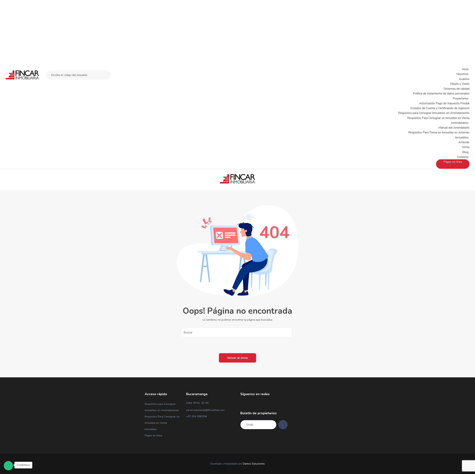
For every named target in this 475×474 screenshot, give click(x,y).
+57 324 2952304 (196, 416)
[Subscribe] (283, 424)
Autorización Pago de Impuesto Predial (444, 103)
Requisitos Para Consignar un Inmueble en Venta (438, 118)
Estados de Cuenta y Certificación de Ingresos (439, 108)
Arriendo (463, 142)
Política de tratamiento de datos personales (441, 93)
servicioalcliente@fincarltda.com (205, 410)
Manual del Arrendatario (453, 128)
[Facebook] (241, 403)
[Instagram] (248, 403)
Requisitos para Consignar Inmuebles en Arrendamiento (433, 113)
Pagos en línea (153, 435)
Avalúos (464, 79)
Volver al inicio (237, 358)
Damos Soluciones (254, 463)
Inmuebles (151, 429)
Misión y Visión (459, 84)
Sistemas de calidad (456, 89)
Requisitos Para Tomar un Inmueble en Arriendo (438, 132)
